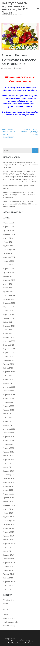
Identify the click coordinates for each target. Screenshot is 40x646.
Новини (6, 604)
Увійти (5, 614)
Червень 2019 (8, 532)
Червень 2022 (8, 406)
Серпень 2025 (8, 261)
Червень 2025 (8, 269)
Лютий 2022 (8, 417)
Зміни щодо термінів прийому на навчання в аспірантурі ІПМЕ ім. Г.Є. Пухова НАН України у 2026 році (20, 164)
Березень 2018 (9, 582)
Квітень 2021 (8, 456)
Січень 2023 (8, 379)
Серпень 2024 (8, 307)
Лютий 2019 (8, 547)
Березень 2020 (9, 505)
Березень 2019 (9, 543)
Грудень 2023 (8, 337)
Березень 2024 (9, 326)
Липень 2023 (8, 356)
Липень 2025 (8, 265)
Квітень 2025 (8, 276)
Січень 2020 (8, 513)
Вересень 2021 (9, 437)
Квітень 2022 (8, 414)
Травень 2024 (8, 318)
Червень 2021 (8, 448)
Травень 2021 (8, 452)
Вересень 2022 (9, 395)
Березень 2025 (9, 280)
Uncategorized (8, 600)
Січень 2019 (8, 551)
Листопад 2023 (9, 341)
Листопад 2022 (9, 387)
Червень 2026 (8, 227)
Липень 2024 (8, 311)
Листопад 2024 (9, 295)
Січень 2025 (8, 288)
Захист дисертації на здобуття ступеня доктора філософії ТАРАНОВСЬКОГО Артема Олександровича (20, 204)
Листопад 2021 (9, 429)
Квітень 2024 (8, 322)
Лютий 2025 (8, 284)
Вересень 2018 (9, 563)
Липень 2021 (8, 444)
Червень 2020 (8, 494)
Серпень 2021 (8, 440)
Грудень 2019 (8, 517)
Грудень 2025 (8, 246)
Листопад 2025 (9, 250)
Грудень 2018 (8, 555)
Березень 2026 (9, 234)
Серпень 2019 (8, 528)
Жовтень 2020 (8, 479)
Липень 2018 (8, 566)
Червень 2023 (8, 360)
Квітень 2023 (8, 368)
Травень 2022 (8, 410)
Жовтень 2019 (8, 524)
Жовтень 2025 (8, 253)
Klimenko (19, 68)
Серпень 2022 (8, 398)
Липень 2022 (8, 402)
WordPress (28, 643)
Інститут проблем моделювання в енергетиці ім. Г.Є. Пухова (15, 7)
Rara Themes (12, 643)
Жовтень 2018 (8, 559)
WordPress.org (9, 626)
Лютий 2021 (8, 463)
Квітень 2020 (8, 501)
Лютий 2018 (8, 585)
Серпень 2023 (8, 353)
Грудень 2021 (8, 425)
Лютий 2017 (8, 589)
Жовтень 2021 (8, 433)
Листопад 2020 (9, 475)
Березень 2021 (9, 459)
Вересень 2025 (9, 257)
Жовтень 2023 (8, 345)
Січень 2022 (8, 421)
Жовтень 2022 (8, 391)
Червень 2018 (8, 570)
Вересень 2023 (9, 349)
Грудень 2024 (8, 292)
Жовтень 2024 (8, 299)
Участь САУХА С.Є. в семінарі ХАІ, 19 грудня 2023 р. (29, 131)
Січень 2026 (8, 242)
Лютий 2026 (8, 238)
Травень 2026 (8, 230)
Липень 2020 (8, 490)
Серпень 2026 (8, 223)
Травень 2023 (8, 364)
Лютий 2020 (8, 509)
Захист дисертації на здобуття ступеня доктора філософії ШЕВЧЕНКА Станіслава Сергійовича (19, 194)
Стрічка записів (9, 618)
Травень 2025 (8, 272)
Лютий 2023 (8, 375)
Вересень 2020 (9, 482)
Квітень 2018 (8, 578)
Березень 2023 (9, 372)
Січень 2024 (8, 333)
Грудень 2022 (8, 383)
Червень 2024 (8, 314)
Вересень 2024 (9, 303)
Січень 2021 (8, 467)
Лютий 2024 (8, 330)
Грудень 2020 (8, 471)
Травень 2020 (8, 498)
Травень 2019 (8, 536)
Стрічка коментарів (10, 622)
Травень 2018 (8, 574)
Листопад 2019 (9, 521)
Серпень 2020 (8, 486)
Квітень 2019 (8, 540)
